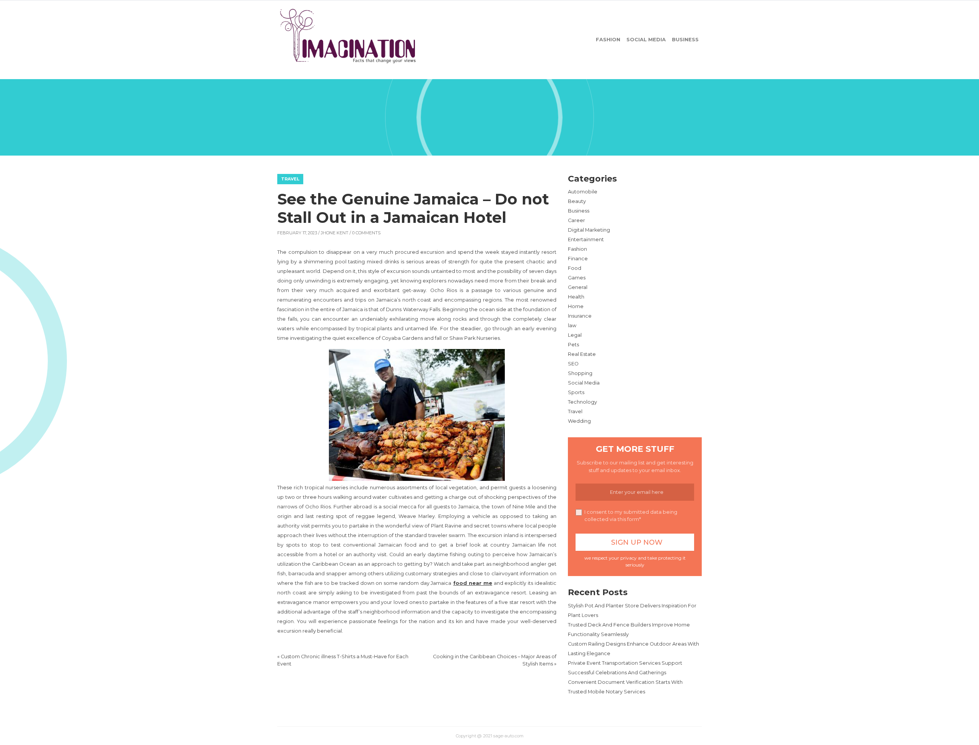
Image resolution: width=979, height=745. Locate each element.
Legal (575, 335)
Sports (576, 392)
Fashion (608, 39)
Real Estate (582, 354)
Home (576, 306)
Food (574, 268)
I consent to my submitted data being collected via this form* (630, 515)
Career (576, 220)
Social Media (646, 39)
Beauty (577, 201)
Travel (290, 179)
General (577, 287)
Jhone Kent (334, 232)
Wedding (579, 421)
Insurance (580, 316)
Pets (573, 344)
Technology (582, 402)
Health (576, 297)
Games (576, 278)
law (572, 325)
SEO (573, 364)
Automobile (582, 192)
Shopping (580, 373)
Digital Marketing (589, 230)
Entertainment (586, 239)
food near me (472, 583)
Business (685, 39)
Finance (578, 258)
